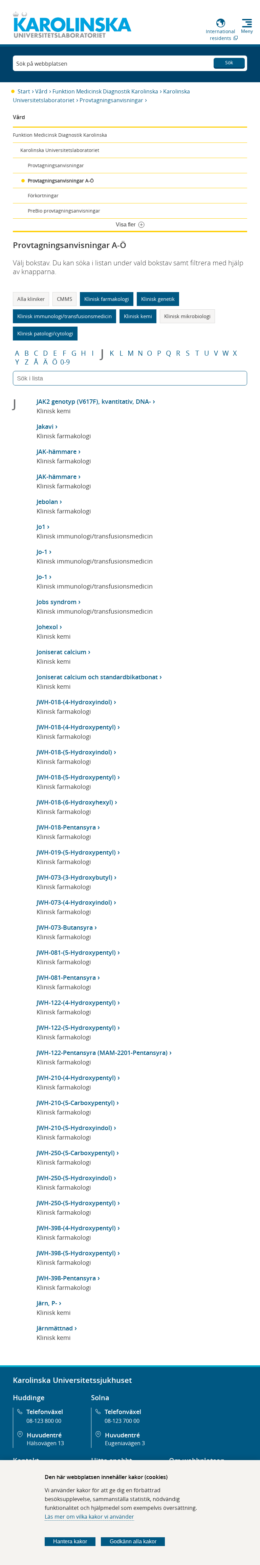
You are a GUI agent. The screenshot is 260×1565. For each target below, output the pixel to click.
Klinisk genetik (158, 298)
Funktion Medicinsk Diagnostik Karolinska (105, 91)
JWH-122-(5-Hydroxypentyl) (76, 1027)
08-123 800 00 (43, 1421)
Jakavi (45, 426)
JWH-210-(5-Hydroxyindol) (74, 1128)
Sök (229, 62)
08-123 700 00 (122, 1421)
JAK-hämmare (57, 451)
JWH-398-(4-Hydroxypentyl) (76, 1228)
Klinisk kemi (138, 316)
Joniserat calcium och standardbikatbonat (97, 677)
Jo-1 (42, 552)
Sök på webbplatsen (41, 63)
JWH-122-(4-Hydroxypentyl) (76, 1002)
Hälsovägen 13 (45, 1443)
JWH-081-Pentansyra (66, 977)
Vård (41, 91)
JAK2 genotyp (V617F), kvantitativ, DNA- (94, 401)
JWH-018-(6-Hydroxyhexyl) (75, 802)
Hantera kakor (70, 1541)
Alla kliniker (31, 298)
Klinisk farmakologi (106, 298)
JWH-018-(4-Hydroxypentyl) (76, 727)
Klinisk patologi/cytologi (45, 333)
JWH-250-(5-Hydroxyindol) (74, 1178)
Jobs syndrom (57, 602)
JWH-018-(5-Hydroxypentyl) (76, 777)
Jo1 (41, 527)
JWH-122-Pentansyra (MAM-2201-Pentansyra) (102, 1053)
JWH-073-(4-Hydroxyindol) (74, 902)
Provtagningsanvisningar (111, 100)
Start (24, 91)
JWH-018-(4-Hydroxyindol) (74, 702)
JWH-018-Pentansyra (66, 827)
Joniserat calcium (61, 652)
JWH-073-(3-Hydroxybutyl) (74, 877)
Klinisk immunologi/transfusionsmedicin (64, 316)
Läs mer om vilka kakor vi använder (89, 1516)
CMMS (64, 298)
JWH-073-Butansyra (65, 927)
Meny (247, 31)
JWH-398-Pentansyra (66, 1278)
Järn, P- (47, 1303)
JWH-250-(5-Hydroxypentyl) (76, 1203)
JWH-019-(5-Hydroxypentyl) (76, 852)
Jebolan (47, 502)
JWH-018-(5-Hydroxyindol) (74, 752)
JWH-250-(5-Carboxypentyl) (76, 1153)
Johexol (47, 627)
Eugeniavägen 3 (125, 1443)
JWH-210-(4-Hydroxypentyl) (76, 1078)
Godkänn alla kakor (133, 1541)
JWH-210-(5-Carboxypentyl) (76, 1103)
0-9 (65, 362)
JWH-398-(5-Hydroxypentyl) (76, 1253)
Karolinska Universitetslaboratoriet (59, 150)
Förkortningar (43, 195)
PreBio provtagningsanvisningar (64, 210)
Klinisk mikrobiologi (187, 316)
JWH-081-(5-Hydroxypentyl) (76, 952)
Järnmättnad (55, 1328)
